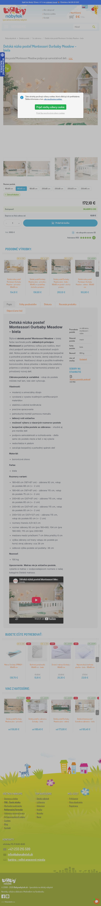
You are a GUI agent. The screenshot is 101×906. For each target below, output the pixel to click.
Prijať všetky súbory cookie (50, 107)
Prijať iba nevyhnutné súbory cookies (50, 113)
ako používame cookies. (53, 99)
